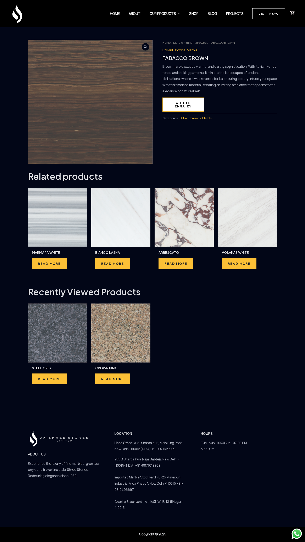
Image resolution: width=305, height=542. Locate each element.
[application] (178, 14)
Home (166, 42)
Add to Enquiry (183, 104)
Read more (49, 263)
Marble (178, 42)
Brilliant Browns (196, 42)
